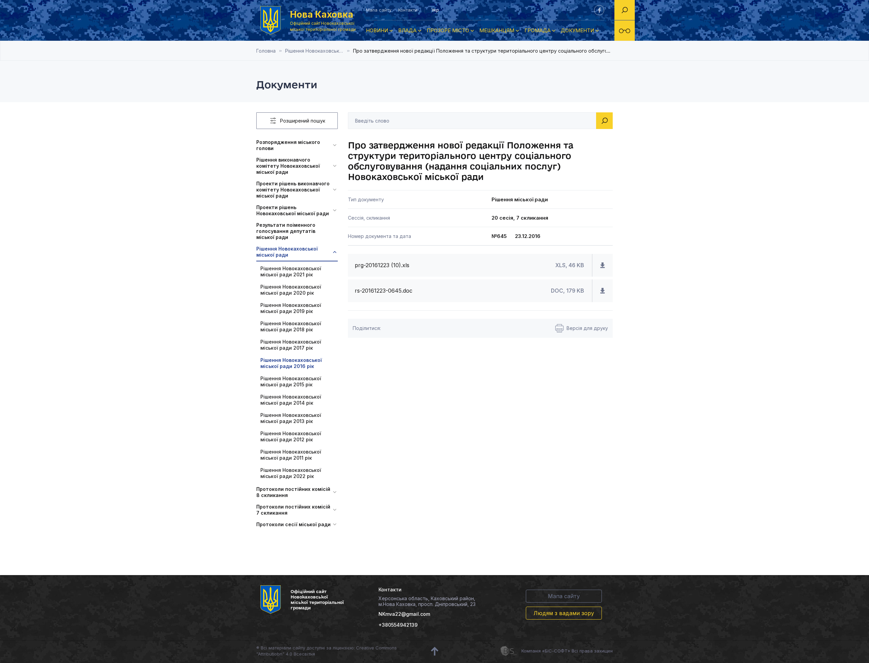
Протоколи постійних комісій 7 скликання (293, 510)
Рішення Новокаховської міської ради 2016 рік (319, 51)
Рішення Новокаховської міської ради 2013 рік (290, 418)
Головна (266, 51)
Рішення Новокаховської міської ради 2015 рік (290, 381)
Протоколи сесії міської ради (293, 524)
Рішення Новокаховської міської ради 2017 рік (290, 345)
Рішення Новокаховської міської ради (287, 252)
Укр (435, 10)
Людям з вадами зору (564, 613)
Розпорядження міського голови (288, 145)
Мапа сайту (378, 10)
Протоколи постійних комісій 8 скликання (293, 492)
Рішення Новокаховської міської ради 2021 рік (290, 271)
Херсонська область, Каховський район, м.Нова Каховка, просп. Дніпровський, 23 (427, 601)
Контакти (408, 10)
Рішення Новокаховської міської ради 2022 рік (290, 473)
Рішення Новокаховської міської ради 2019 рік (290, 308)
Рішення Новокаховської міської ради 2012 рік (290, 436)
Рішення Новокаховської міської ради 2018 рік (290, 326)
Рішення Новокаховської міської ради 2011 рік (290, 455)
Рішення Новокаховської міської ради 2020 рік (290, 290)
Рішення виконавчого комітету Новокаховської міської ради (288, 166)
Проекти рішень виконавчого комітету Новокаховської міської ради (293, 190)
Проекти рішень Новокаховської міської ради (292, 210)
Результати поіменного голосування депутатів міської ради (285, 231)
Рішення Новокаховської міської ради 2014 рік (290, 400)
